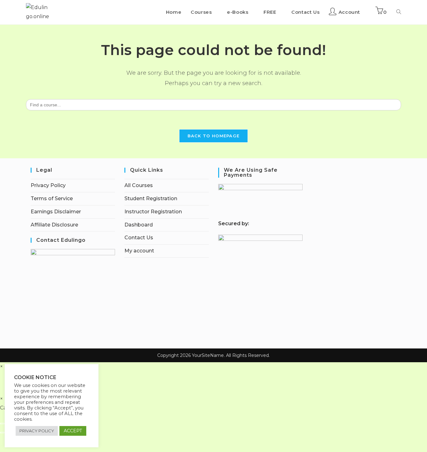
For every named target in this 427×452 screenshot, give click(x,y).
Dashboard (138, 225)
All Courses (138, 185)
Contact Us (138, 238)
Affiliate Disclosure (54, 225)
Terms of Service (52, 198)
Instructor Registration (153, 212)
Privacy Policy (48, 185)
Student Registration (150, 198)
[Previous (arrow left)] (2, 432)
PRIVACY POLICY (36, 430)
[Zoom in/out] (2, 423)
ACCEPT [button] (73, 431)
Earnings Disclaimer (56, 212)
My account (139, 251)
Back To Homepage (214, 135)
